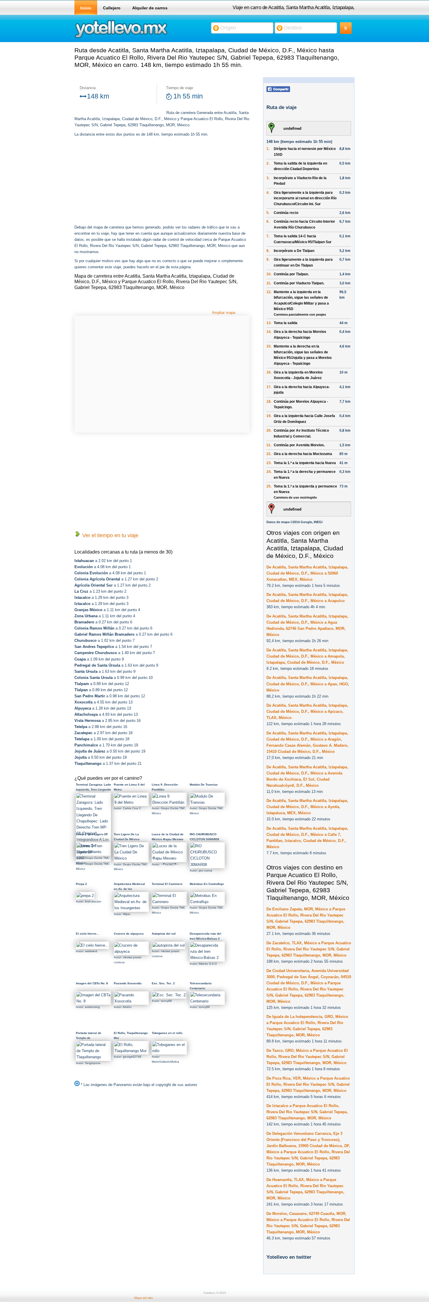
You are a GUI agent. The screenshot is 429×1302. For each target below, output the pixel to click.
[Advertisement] (123, 181)
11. (268, 283)
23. (268, 463)
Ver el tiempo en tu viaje (109, 535)
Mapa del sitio (143, 1297)
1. (267, 149)
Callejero (112, 8)
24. (268, 472)
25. (268, 486)
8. (267, 251)
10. (268, 274)
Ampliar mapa (223, 312)
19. (268, 416)
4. (267, 193)
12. (268, 292)
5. (267, 213)
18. (268, 402)
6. (267, 221)
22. (268, 454)
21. (268, 445)
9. (267, 259)
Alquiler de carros (150, 8)
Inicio (85, 8)
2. (267, 163)
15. (268, 346)
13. (268, 323)
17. (268, 387)
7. (267, 236)
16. (268, 372)
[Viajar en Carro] (121, 38)
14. (268, 332)
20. (268, 430)
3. (267, 178)
